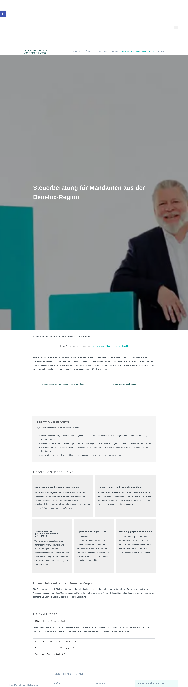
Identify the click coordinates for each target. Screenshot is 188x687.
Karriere (114, 51)
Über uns (90, 51)
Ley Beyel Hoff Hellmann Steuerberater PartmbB (36, 51)
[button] (176, 27)
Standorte (102, 51)
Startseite (36, 336)
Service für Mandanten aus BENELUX (137, 51)
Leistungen (76, 51)
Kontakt (161, 51)
